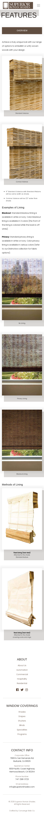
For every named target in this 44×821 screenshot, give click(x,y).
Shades (22, 711)
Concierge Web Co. (26, 811)
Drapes (22, 716)
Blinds (22, 725)
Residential (22, 683)
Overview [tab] (22, 31)
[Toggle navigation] (38, 5)
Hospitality (22, 678)
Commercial (22, 674)
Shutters (22, 720)
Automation (22, 669)
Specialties (22, 729)
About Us (22, 665)
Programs (22, 734)
